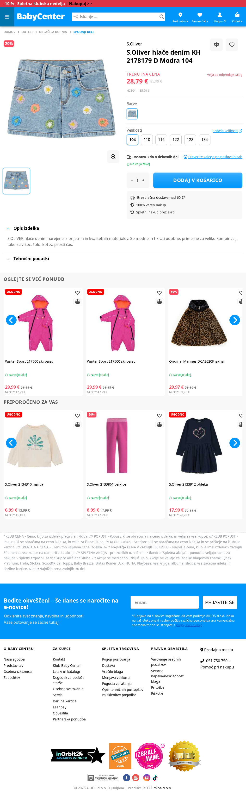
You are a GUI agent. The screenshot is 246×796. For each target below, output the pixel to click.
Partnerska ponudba (69, 719)
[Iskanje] (162, 17)
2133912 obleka (188, 484)
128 (190, 139)
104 (132, 139)
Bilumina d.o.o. (159, 788)
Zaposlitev (12, 677)
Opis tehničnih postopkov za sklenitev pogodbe (122, 692)
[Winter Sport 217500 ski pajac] (43, 323)
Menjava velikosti (116, 677)
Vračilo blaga (112, 671)
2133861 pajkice (106, 484)
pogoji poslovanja (189, 625)
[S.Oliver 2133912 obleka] (207, 446)
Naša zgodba (14, 659)
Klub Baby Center (67, 665)
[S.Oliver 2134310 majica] (43, 446)
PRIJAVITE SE (220, 602)
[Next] (234, 320)
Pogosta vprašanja (117, 683)
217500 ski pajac (29, 361)
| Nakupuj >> (79, 3)
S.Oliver (134, 44)
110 (147, 139)
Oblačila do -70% (53, 32)
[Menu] (7, 16)
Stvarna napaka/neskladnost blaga (167, 676)
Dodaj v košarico (197, 180)
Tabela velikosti (225, 131)
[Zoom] (113, 156)
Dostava (108, 665)
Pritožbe (157, 687)
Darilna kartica (64, 701)
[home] (41, 16)
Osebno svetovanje (68, 689)
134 (204, 139)
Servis (57, 695)
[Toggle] (8, 228)
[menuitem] (25, 659)
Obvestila (60, 713)
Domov (9, 32)
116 (161, 139)
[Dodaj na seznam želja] (232, 45)
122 (175, 139)
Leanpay (59, 707)
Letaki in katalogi (66, 671)
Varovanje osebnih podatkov (166, 662)
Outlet (27, 32)
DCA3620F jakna (196, 361)
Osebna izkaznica (18, 671)
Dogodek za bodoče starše (68, 680)
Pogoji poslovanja (116, 659)
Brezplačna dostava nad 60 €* (161, 197)
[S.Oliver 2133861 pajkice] (125, 446)
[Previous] (11, 320)
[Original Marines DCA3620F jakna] (207, 323)
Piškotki (157, 693)
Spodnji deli (84, 32)
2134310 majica (24, 484)
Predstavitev (13, 665)
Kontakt (59, 659)
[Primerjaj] (216, 45)
